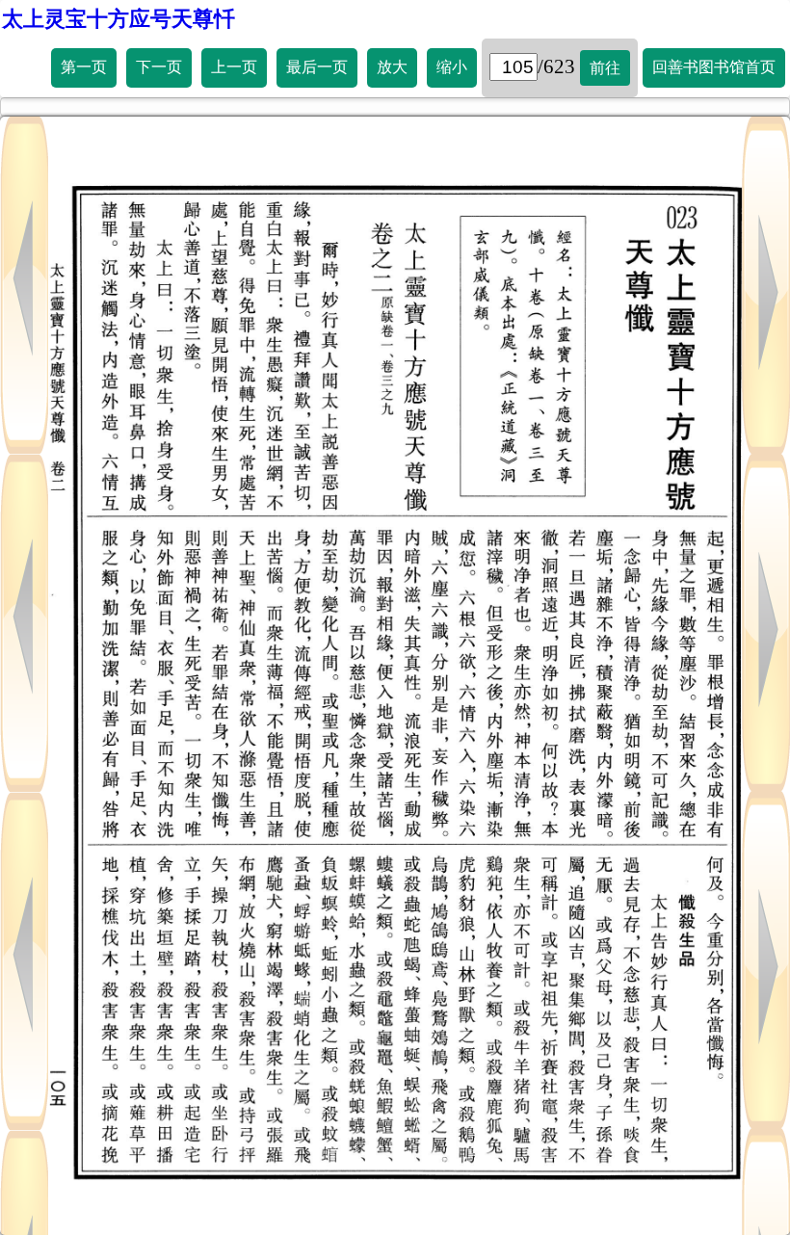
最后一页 (317, 67)
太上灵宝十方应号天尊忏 (118, 19)
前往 (605, 68)
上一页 (234, 67)
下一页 (159, 67)
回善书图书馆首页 (714, 67)
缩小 (451, 67)
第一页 (84, 67)
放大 (392, 67)
